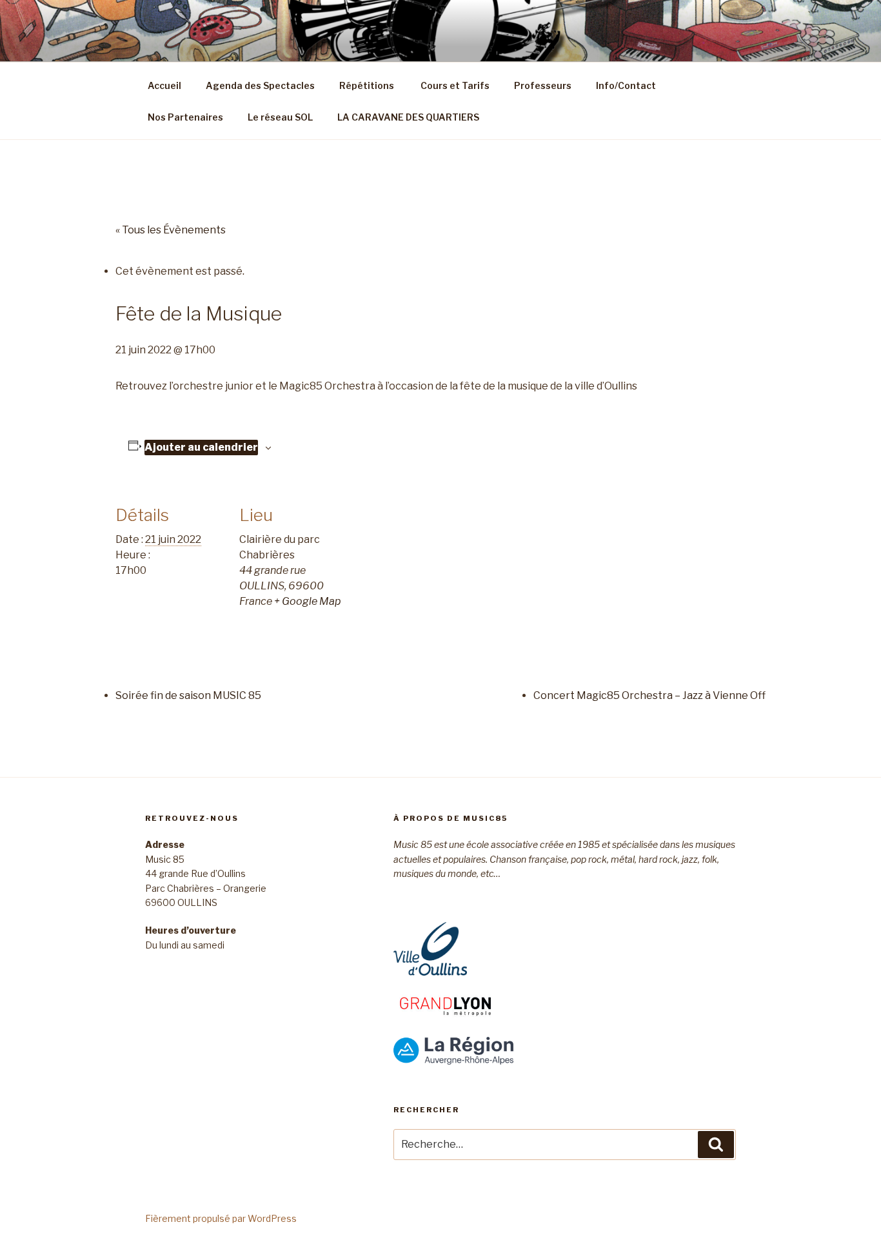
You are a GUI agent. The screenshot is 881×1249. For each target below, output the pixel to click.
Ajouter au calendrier (201, 447)
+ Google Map (307, 601)
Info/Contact (626, 85)
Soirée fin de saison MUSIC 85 (188, 695)
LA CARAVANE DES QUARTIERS (408, 117)
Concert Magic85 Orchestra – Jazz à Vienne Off (649, 695)
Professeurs (542, 85)
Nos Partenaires (185, 117)
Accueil (164, 85)
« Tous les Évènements (170, 230)
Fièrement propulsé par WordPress (221, 1218)
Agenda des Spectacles (260, 85)
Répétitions (366, 85)
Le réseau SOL (280, 117)
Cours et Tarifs (454, 85)
